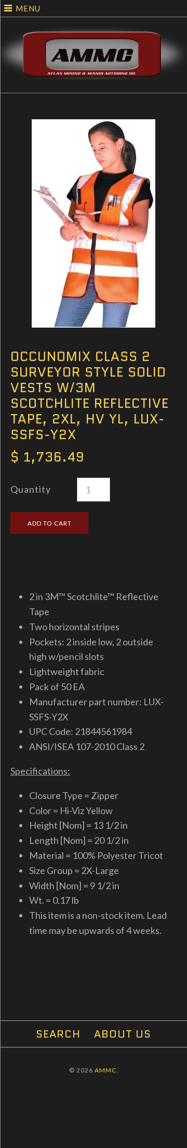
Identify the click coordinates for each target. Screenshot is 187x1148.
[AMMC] (93, 35)
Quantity (30, 489)
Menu (28, 8)
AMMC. (106, 1070)
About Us (122, 1034)
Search (58, 1034)
